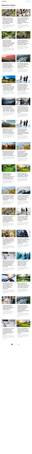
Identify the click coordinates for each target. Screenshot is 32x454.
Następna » (18, 344)
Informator (4, 1)
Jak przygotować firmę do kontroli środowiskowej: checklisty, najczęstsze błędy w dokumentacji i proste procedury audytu (8, 307)
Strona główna (28, 1)
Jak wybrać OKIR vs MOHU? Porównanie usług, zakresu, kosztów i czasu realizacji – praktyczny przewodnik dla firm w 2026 (22, 218)
